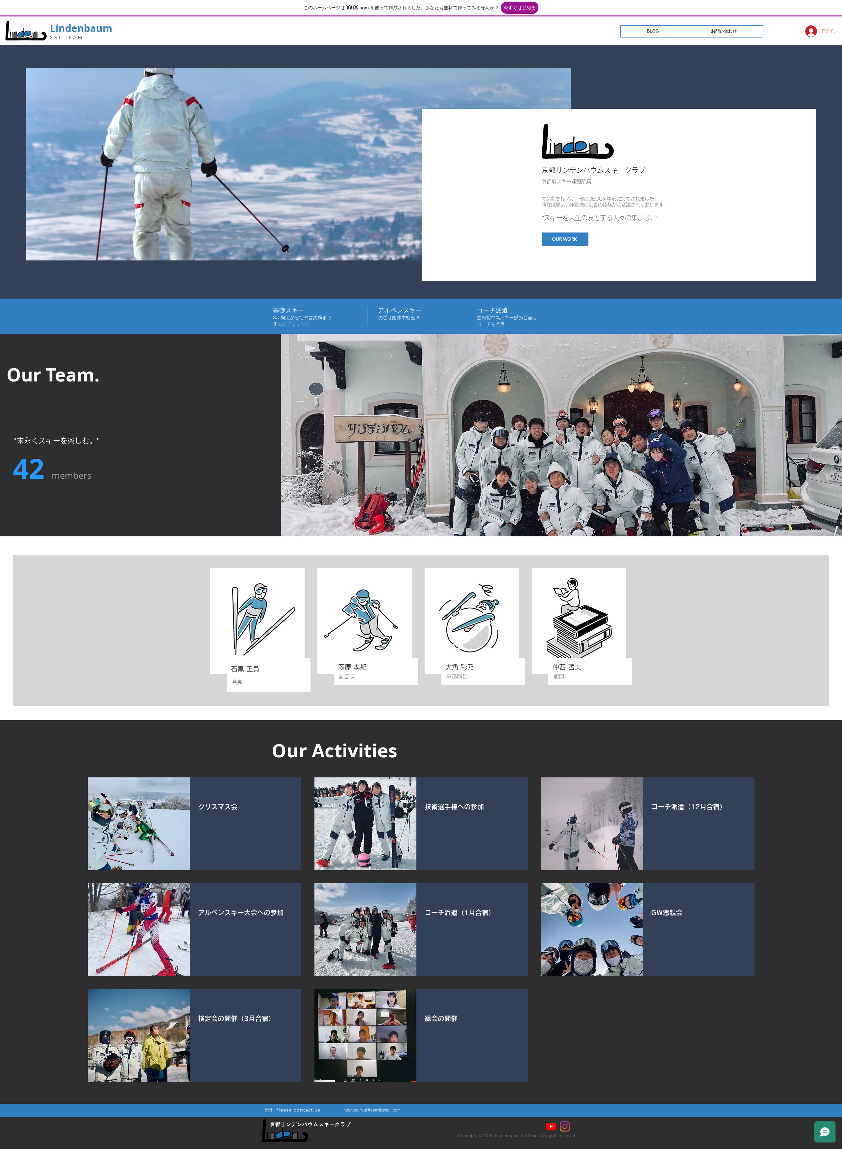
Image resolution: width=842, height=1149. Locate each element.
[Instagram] (565, 1126)
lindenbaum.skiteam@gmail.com (371, 1110)
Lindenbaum (81, 28)
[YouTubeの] (551, 1126)
